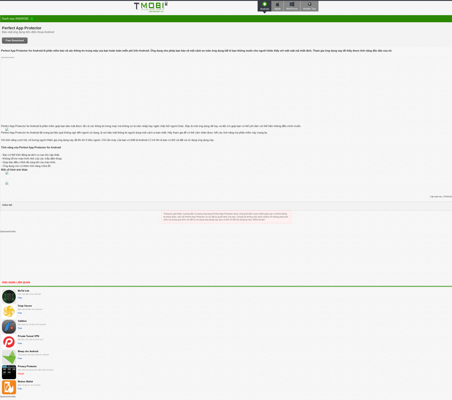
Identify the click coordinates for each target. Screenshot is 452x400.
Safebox (22, 321)
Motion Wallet (25, 381)
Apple (277, 8)
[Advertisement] (220, 84)
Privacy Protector (27, 366)
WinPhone (292, 8)
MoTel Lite (23, 290)
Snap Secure (25, 305)
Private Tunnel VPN (28, 336)
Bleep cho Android (28, 351)
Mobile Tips (309, 8)
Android (264, 8)
